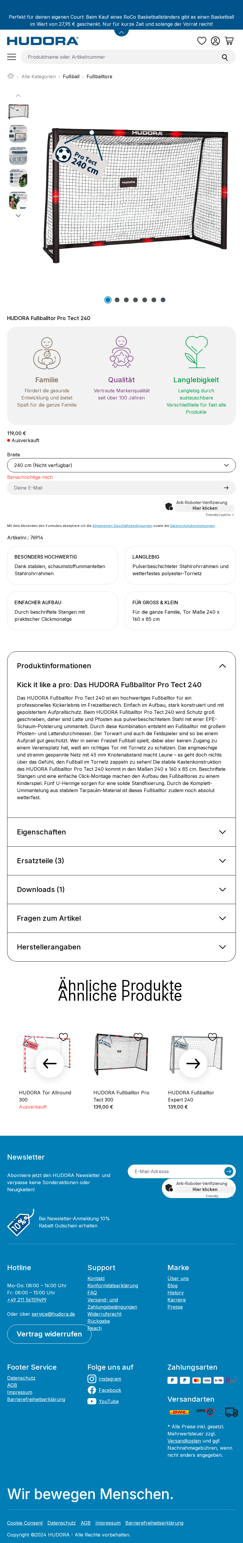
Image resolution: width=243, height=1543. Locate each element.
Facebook (110, 1390)
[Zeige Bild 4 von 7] (135, 300)
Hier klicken (205, 508)
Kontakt (96, 1278)
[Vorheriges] (18, 95)
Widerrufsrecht (104, 1314)
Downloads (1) (41, 889)
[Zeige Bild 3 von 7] (126, 300)
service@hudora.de (53, 1314)
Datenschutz (21, 1378)
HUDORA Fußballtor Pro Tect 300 (121, 1096)
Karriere (176, 1300)
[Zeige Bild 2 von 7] (117, 300)
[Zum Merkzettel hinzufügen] (63, 1037)
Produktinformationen (54, 665)
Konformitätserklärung (112, 1285)
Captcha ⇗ (220, 515)
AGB (12, 1385)
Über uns (178, 1278)
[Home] (10, 78)
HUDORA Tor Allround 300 (45, 1096)
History (175, 1293)
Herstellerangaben (49, 947)
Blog (172, 1285)
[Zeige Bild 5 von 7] (144, 300)
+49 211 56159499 (27, 1300)
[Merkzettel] (202, 40)
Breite (13, 454)
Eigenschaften (41, 832)
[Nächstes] (18, 215)
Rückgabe (98, 1321)
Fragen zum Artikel (49, 918)
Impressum (19, 1392)
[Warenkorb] (229, 40)
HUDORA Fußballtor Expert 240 (191, 1096)
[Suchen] (225, 57)
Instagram (110, 1379)
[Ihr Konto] (215, 40)
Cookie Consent (25, 1523)
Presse (175, 1307)
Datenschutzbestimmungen (192, 526)
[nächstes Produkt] (193, 1063)
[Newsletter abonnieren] (229, 1171)
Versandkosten (184, 1441)
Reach (94, 1328)
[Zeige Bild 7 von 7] (163, 300)
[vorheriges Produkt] (50, 1063)
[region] (121, 198)
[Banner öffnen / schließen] (121, 29)
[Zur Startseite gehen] (43, 41)
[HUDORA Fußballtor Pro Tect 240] (135, 191)
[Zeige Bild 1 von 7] (107, 300)
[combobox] (117, 57)
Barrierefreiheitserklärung (36, 1399)
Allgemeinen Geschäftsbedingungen (122, 526)
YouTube (109, 1401)
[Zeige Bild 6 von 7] (153, 300)
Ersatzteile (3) (40, 860)
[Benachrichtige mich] (226, 488)
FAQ (92, 1293)
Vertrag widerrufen (49, 1334)
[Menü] (11, 56)
